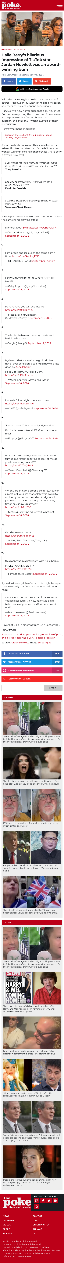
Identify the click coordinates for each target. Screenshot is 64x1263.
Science (7, 1233)
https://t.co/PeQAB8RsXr (19, 403)
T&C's (5, 1250)
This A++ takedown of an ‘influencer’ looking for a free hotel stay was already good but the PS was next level (31, 782)
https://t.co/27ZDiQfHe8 (19, 465)
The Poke (18, 5)
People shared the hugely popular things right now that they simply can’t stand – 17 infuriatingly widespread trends (29, 1182)
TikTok (22, 49)
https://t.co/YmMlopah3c (19, 535)
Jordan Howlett (19, 642)
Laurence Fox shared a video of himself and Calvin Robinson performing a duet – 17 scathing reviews (29, 1052)
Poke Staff (6, 75)
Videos (7, 1225)
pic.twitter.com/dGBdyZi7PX (40, 227)
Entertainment (6, 49)
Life (35, 1220)
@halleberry (23, 367)
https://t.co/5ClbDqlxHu (19, 375)
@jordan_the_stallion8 (16, 135)
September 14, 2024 (17, 235)
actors (16, 49)
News (6, 1216)
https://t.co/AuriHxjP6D (25, 256)
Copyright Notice (13, 1253)
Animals (37, 1229)
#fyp (31, 135)
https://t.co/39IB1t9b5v (18, 569)
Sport (6, 1229)
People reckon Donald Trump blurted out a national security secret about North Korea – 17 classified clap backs (30, 868)
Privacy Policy (33, 1250)
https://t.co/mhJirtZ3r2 (18, 507)
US (34, 1233)
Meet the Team (25, 1256)
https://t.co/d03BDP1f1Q (19, 310)
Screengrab (44, 642)
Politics (37, 1216)
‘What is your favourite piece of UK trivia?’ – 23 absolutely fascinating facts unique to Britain (27, 1094)
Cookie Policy (17, 1250)
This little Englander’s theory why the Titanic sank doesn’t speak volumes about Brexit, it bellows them (30, 911)
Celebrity (8, 1220)
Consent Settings (51, 1250)
